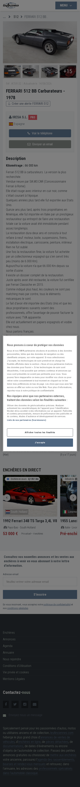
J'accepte (40, 442)
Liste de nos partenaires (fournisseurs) (26, 419)
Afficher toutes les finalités (40, 432)
